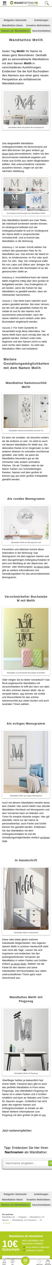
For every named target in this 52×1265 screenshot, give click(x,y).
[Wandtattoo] (23, 3)
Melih (7, 1223)
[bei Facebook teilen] (31, 1138)
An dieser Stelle (42, 567)
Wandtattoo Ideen (12, 25)
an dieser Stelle (18, 964)
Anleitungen (41, 20)
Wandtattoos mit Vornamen (24, 1220)
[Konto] (4, 1262)
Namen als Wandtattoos (15, 30)
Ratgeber (22, 1217)
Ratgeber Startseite (15, 20)
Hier (22, 694)
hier (13, 476)
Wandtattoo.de (8, 1217)
